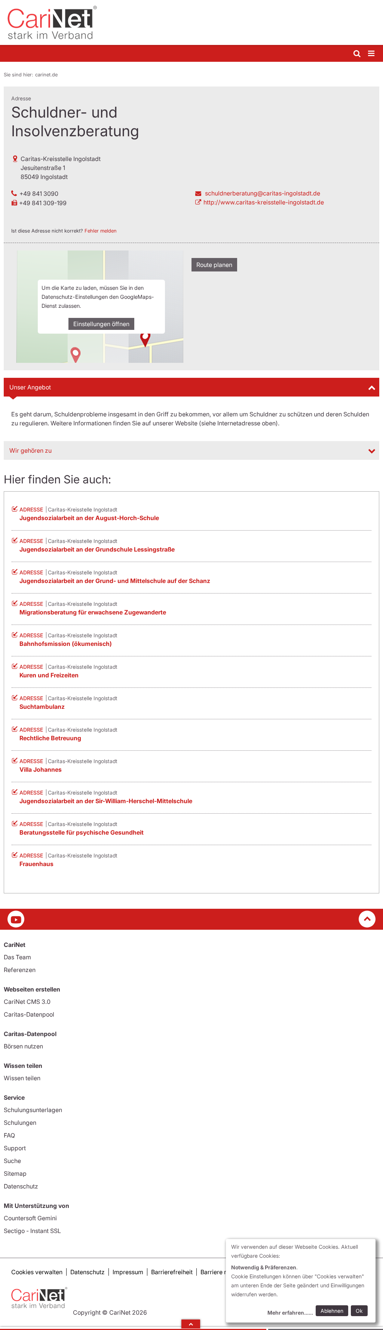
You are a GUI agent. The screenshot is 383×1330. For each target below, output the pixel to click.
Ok (359, 1311)
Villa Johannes (40, 769)
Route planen (214, 264)
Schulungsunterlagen (33, 1110)
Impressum (128, 1272)
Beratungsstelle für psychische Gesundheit (81, 832)
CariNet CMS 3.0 (27, 1001)
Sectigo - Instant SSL (32, 1231)
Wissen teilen (22, 1078)
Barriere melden (222, 1272)
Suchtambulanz (42, 706)
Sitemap (15, 1173)
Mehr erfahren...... (290, 1312)
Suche (12, 1160)
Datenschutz (21, 1186)
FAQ (9, 1135)
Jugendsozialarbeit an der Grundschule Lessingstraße (97, 549)
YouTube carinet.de (15, 919)
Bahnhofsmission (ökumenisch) (65, 643)
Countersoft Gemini (30, 1218)
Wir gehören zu (30, 450)
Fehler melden (101, 231)
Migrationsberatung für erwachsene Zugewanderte (92, 612)
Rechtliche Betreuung (50, 738)
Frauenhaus (36, 864)
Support (15, 1148)
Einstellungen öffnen (101, 324)
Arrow (190, 1324)
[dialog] (301, 1281)
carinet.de (46, 75)
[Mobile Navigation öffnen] (372, 54)
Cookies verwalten (36, 1272)
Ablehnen (332, 1311)
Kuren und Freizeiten (49, 675)
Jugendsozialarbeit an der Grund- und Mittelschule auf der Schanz (114, 580)
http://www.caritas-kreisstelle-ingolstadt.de (263, 202)
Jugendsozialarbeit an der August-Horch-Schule (89, 518)
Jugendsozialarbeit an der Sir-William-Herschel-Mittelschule (105, 801)
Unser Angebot (30, 387)
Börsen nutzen (23, 1046)
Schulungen (20, 1122)
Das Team (17, 957)
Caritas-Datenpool (29, 1014)
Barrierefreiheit (172, 1272)
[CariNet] (191, 22)
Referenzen (20, 970)
